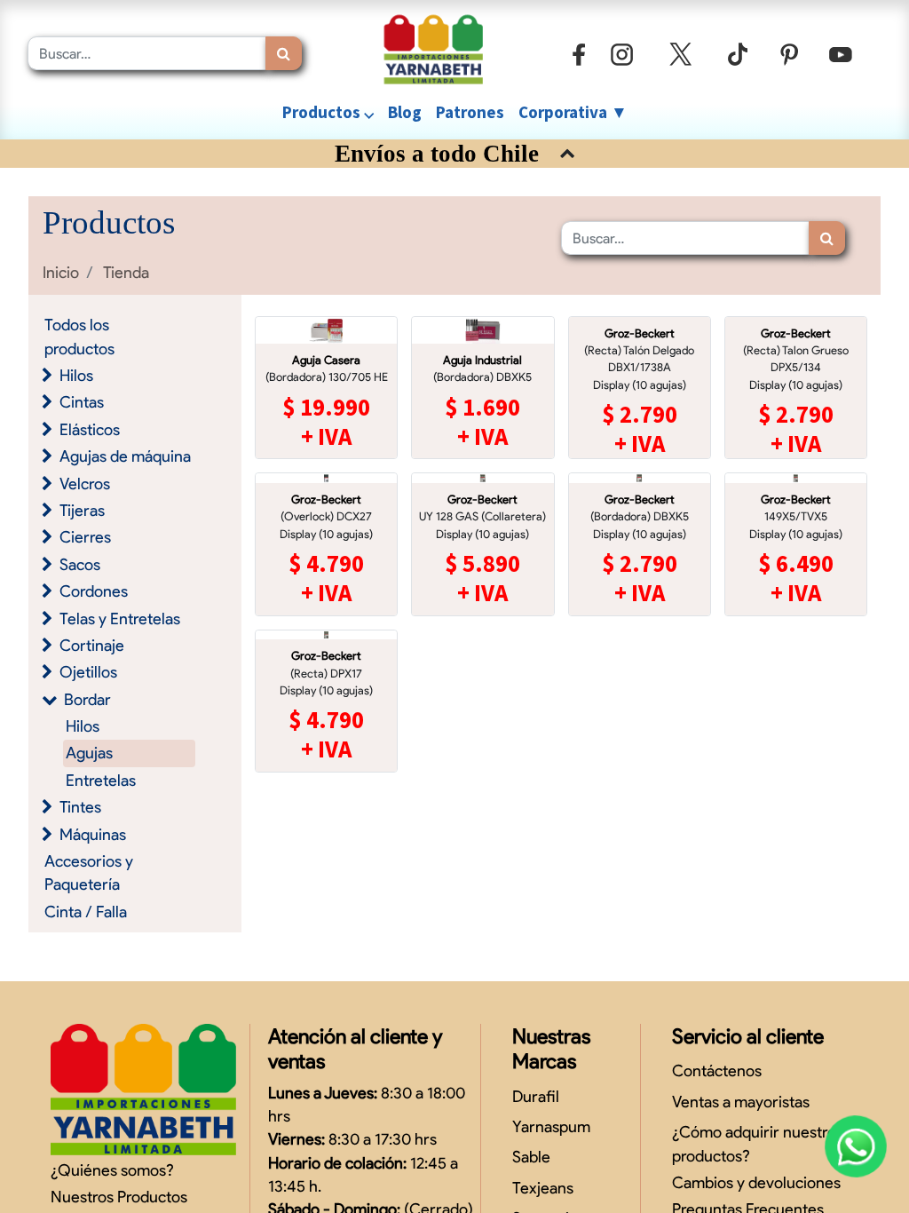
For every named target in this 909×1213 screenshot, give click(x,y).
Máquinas (92, 834)
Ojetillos (88, 671)
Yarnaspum (551, 1126)
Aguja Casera (326, 360)
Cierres (85, 536)
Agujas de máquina (125, 456)
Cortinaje (91, 645)
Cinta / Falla (85, 911)
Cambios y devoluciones (756, 1182)
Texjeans (542, 1187)
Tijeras (82, 510)
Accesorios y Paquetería (88, 872)
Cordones (93, 591)
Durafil (535, 1096)
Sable (531, 1156)
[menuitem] (405, 112)
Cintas (81, 401)
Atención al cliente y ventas (355, 1048)
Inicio (61, 272)
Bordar (87, 699)
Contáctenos (717, 1070)
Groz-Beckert (640, 333)
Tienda (126, 272)
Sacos (79, 564)
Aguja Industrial (482, 360)
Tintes (80, 806)
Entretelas (101, 780)
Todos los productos (79, 336)
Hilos (76, 375)
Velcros (84, 483)
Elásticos (89, 429)
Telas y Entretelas (119, 618)
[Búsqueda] (283, 53)
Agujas (89, 752)
